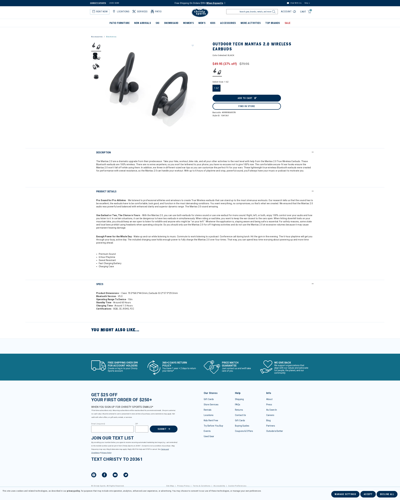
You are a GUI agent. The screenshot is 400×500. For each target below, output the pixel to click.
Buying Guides (242, 425)
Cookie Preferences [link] (237, 486)
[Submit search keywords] (273, 12)
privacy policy (73, 491)
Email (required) (98, 424)
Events (207, 431)
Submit (162, 429)
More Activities (251, 23)
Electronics (111, 37)
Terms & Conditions (201, 486)
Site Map (170, 486)
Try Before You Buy (213, 425)
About (269, 399)
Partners (270, 425)
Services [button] (142, 11)
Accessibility (219, 486)
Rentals (207, 410)
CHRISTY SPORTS (98, 3)
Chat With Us (295, 3)
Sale (287, 23)
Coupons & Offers (244, 431)
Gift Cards (209, 399)
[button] (192, 45)
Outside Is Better (274, 431)
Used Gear (209, 436)
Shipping (239, 399)
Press (269, 404)
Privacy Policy (106, 453)
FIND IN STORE (246, 106)
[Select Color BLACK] (217, 71)
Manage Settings (345, 494)
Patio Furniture (120, 23)
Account (286, 11)
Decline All (387, 494)
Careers (270, 415)
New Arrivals (142, 23)
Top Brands (272, 23)
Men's (201, 23)
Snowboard (171, 23)
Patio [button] (158, 11)
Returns (239, 410)
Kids (212, 23)
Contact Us (240, 415)
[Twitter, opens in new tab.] (125, 475)
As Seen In (271, 410)
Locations (208, 415)
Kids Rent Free (211, 420)
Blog (268, 420)
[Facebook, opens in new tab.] (104, 475)
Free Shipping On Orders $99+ (199, 3)
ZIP (136, 424)
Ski (157, 23)
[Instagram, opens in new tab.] (93, 475)
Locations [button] (123, 11)
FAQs (237, 404)
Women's (188, 23)
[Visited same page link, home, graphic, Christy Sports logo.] (200, 12)
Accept (368, 494)
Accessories (228, 23)
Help (306, 3)
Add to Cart (245, 98)
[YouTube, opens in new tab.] (115, 475)
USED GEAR (114, 3)
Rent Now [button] (102, 11)
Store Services (211, 404)
